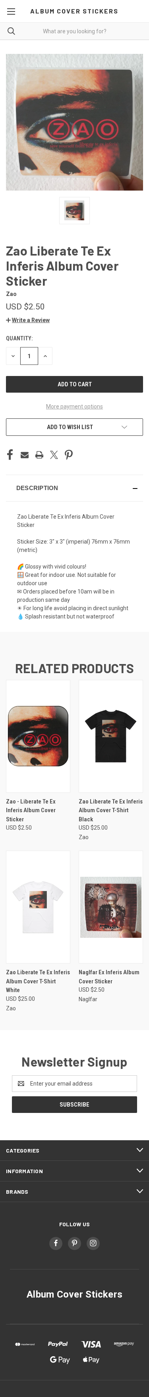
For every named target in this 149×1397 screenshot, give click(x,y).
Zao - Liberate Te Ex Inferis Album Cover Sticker (31, 810)
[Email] (25, 454)
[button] (28, 320)
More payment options (74, 406)
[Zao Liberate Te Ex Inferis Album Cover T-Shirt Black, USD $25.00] (110, 736)
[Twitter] (54, 454)
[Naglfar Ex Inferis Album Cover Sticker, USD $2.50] (110, 907)
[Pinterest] (69, 454)
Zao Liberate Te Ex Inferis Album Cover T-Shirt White (38, 981)
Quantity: (19, 338)
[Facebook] (10, 454)
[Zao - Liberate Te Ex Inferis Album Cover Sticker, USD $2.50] (38, 736)
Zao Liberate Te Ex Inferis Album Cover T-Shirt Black (111, 810)
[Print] (39, 454)
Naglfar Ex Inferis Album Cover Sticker (109, 977)
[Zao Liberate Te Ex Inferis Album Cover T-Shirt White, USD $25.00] (38, 907)
